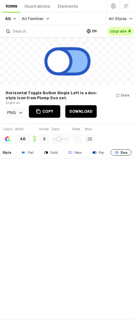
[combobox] (44, 31)
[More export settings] (90, 139)
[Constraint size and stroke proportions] (34, 135)
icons (11, 5)
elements (68, 6)
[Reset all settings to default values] (77, 139)
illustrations (37, 6)
